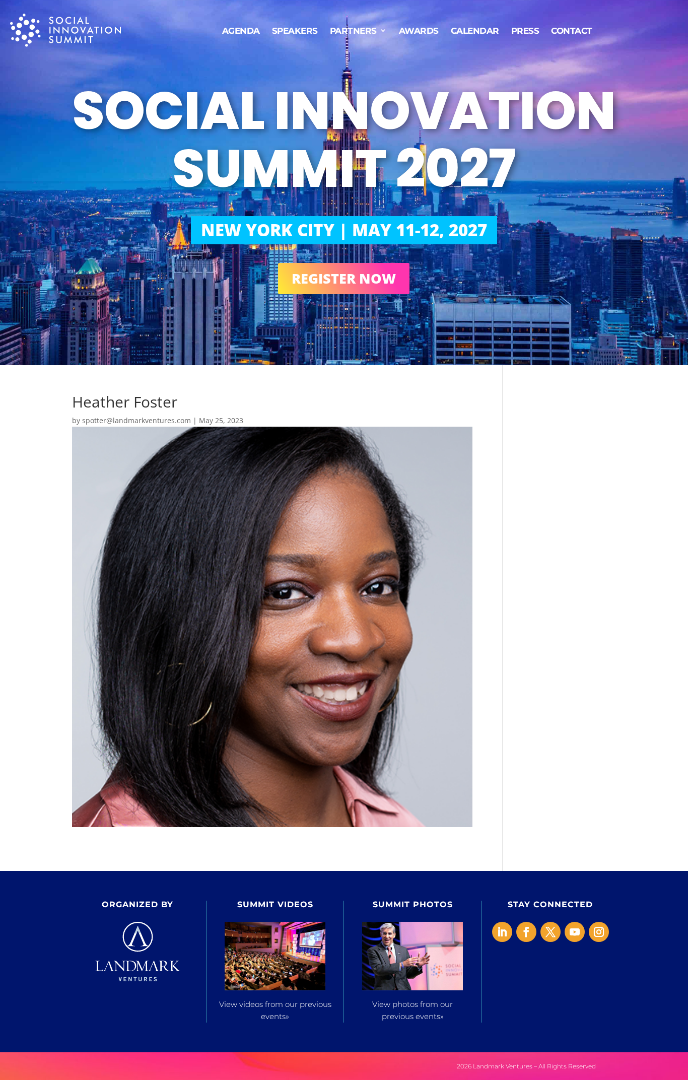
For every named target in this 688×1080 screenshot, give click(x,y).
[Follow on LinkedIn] (502, 932)
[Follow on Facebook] (526, 932)
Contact (571, 30)
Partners (353, 30)
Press (525, 30)
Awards (419, 30)
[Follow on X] (550, 932)
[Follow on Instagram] (599, 932)
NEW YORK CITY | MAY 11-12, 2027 (344, 230)
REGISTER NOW (344, 278)
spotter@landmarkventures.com (136, 420)
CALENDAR (475, 30)
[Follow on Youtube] (575, 932)
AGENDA (241, 30)
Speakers (295, 30)
